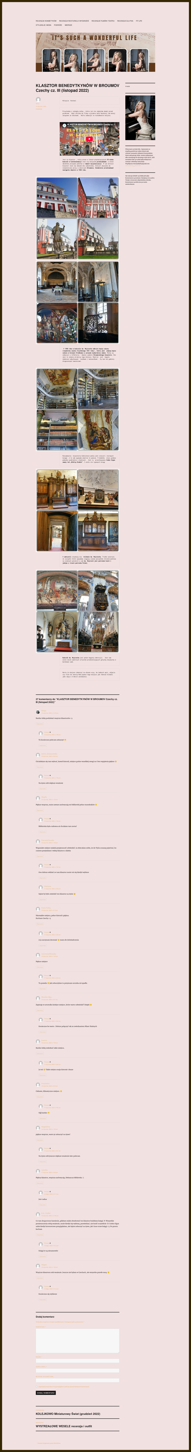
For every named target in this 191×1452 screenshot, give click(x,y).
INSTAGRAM (129, 166)
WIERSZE (68, 25)
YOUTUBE (137, 166)
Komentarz (41, 1327)
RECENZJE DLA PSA (125, 21)
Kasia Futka (46, 908)
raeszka (44, 1170)
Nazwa (39, 1357)
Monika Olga (46, 997)
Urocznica (45, 1084)
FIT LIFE (139, 21)
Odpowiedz (40, 724)
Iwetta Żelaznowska (49, 754)
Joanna (44, 1040)
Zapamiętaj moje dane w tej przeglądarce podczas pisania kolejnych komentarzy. (63, 1387)
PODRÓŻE (58, 25)
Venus (37, 103)
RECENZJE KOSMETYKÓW (46, 21)
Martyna (47, 886)
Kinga (43, 711)
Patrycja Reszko (47, 840)
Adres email (41, 1367)
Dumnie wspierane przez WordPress (49, 1443)
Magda (44, 797)
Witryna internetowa (44, 1376)
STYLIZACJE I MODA (43, 25)
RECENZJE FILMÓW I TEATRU (103, 21)
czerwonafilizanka (48, 954)
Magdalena (45, 1127)
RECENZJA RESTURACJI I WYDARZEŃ (74, 21)
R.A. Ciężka (45, 1213)
